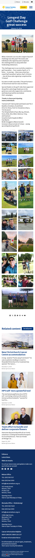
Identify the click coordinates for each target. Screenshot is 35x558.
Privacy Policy (6, 556)
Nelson (18, 2)
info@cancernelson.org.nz (11, 483)
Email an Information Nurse (11, 538)
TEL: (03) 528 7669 (8, 506)
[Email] (25, 315)
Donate (23, 7)
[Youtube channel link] (11, 469)
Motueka (26, 2)
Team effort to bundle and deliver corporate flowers (15, 428)
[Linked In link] (8, 469)
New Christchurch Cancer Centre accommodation (14, 353)
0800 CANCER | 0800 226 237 (12, 535)
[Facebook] (10, 315)
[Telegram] (22, 315)
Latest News (6, 457)
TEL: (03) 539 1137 (8, 477)
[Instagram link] (5, 469)
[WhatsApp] (17, 315)
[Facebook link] (2, 469)
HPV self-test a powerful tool (16, 390)
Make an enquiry (7, 461)
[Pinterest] (20, 315)
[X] (12, 315)
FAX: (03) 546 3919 (8, 480)
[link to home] (9, 7)
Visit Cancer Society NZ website (12, 546)
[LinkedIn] (15, 315)
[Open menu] (30, 7)
